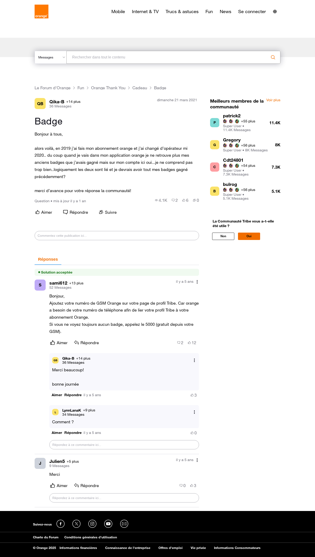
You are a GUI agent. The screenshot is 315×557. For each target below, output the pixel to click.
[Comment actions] (197, 282)
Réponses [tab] (48, 259)
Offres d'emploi (170, 548)
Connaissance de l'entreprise (127, 548)
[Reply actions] (194, 360)
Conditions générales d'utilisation (90, 537)
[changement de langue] (274, 11)
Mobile (118, 11)
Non (223, 236)
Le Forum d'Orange (53, 88)
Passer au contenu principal (24, 3)
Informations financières (78, 548)
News (225, 11)
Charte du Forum (46, 537)
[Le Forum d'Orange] (41, 11)
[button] (57, 395)
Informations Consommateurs (237, 548)
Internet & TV (145, 11)
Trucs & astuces (182, 11)
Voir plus (273, 100)
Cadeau (139, 88)
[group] (161, 200)
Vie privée (198, 548)
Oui (249, 236)
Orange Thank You (108, 88)
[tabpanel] (117, 386)
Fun (209, 11)
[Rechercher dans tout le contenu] (273, 57)
